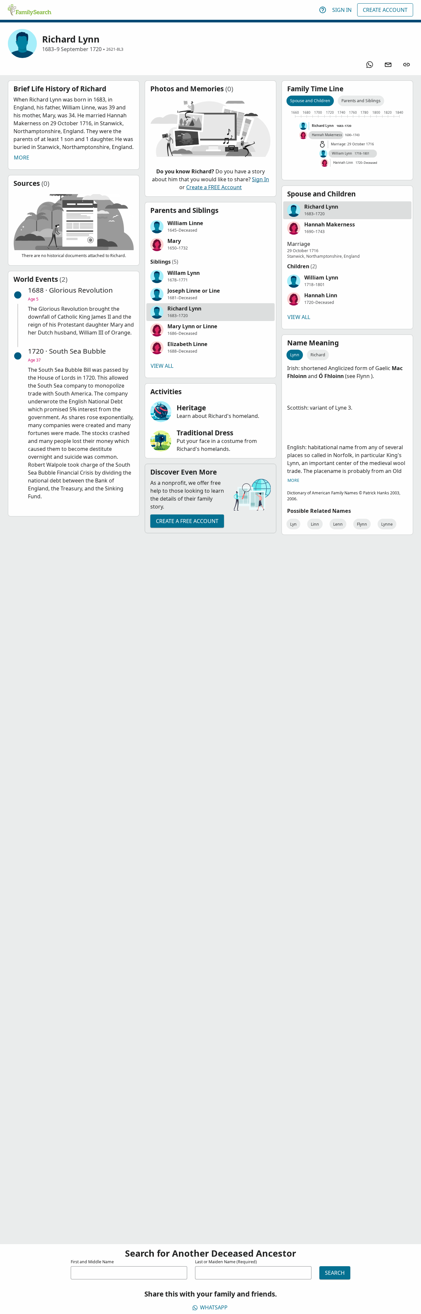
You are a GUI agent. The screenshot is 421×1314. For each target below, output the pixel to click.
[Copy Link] (406, 64)
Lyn (293, 524)
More (21, 157)
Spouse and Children (310, 100)
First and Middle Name (92, 1262)
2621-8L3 (114, 49)
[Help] (322, 9)
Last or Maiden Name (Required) (226, 1262)
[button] (210, 227)
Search (335, 1272)
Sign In (342, 10)
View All (162, 365)
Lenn (338, 524)
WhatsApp (214, 1307)
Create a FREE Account (214, 187)
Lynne (387, 524)
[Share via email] (388, 64)
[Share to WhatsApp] (369, 64)
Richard (317, 355)
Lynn (294, 355)
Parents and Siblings (361, 100)
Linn (315, 524)
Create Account (385, 10)
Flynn (362, 524)
